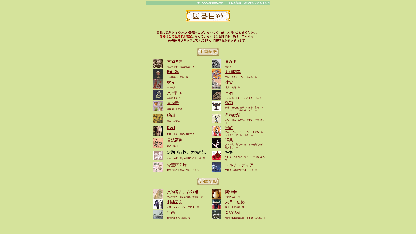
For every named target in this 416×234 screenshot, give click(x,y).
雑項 (229, 103)
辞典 (229, 140)
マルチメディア (239, 165)
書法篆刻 (175, 140)
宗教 (229, 127)
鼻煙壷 (173, 103)
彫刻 (171, 127)
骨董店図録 (177, 165)
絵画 (171, 115)
